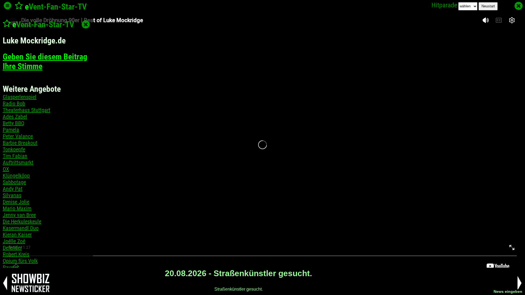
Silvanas (12, 195)
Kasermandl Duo (21, 228)
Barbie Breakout (20, 143)
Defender (12, 247)
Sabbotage (14, 182)
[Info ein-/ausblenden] (7, 5)
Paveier (11, 267)
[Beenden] (518, 5)
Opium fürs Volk (20, 261)
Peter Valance (18, 136)
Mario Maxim (17, 208)
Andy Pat (12, 188)
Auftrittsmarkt (18, 162)
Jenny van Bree (19, 215)
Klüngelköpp (16, 175)
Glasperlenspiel (19, 97)
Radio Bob (14, 103)
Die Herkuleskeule (22, 221)
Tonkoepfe (14, 149)
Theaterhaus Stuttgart (26, 110)
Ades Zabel (15, 116)
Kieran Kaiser (17, 234)
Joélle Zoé (14, 241)
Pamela (11, 129)
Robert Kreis (16, 254)
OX (6, 169)
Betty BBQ (13, 123)
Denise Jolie (16, 202)
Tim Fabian (15, 156)
